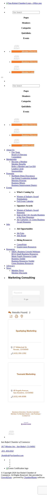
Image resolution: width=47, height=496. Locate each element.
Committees (16, 157)
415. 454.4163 (7, 451)
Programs (10, 173)
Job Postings (35, 414)
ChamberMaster (30, 477)
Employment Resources (26, 247)
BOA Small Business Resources (24, 254)
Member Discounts (19, 273)
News (8, 268)
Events (9, 188)
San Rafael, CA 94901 (18, 446)
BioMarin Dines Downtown (23, 176)
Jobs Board (21, 235)
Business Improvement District (24, 185)
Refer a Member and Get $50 (23, 166)
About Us (10, 150)
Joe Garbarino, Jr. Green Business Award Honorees (31, 221)
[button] (9, 313)
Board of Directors (19, 154)
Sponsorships (16, 171)
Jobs (8, 224)
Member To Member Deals (20, 414)
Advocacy (10, 266)
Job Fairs (20, 233)
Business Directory (19, 412)
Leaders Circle (17, 169)
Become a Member (19, 162)
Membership (11, 159)
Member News (17, 270)
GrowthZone (6, 477)
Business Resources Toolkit (22, 261)
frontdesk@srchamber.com (12, 455)
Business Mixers (18, 183)
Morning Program (18, 180)
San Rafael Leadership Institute (24, 178)
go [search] (27, 299)
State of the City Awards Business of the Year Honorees (31, 216)
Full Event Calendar (25, 201)
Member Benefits (18, 164)
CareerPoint (22, 244)
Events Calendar (33, 412)
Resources (10, 249)
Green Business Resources (22, 263)
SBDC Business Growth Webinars (25, 251)
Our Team (15, 152)
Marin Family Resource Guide (24, 256)
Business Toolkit (18, 259)
